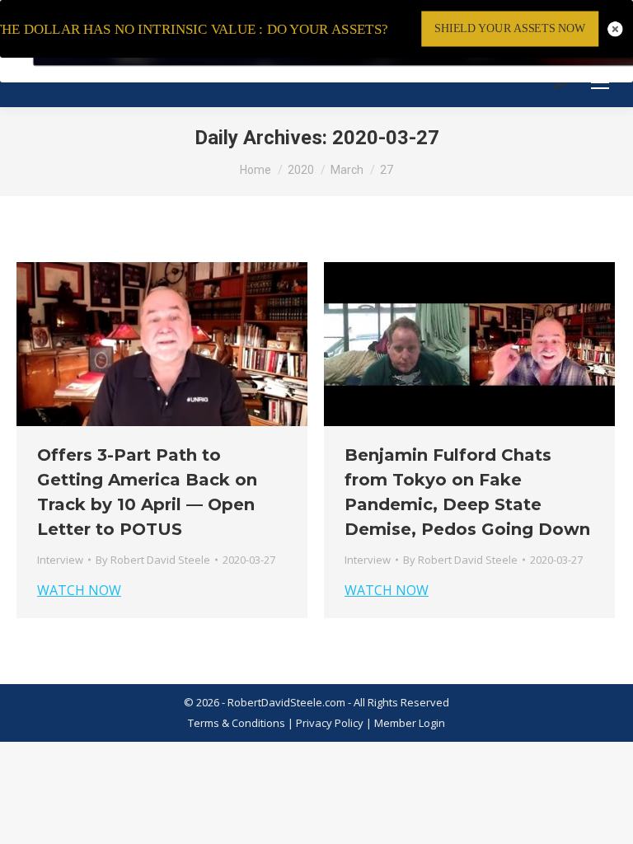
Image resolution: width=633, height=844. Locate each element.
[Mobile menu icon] (600, 82)
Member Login (409, 722)
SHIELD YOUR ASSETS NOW (509, 28)
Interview (60, 559)
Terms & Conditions (236, 722)
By (153, 559)
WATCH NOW (79, 590)
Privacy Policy (331, 722)
